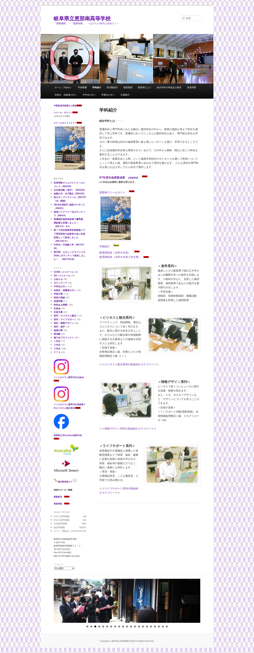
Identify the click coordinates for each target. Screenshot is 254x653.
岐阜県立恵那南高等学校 (82, 18)
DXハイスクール (62, 275)
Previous (58, 600)
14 (139, 626)
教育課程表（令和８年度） (114, 252)
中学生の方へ (89, 94)
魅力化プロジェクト (64, 337)
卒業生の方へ (108, 94)
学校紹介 (104, 246)
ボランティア (60, 282)
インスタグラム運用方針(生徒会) (69, 377)
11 (127, 626)
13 (135, 626)
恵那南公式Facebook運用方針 (68, 435)
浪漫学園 (191, 87)
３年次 (57, 348)
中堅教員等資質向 (62, 105)
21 (167, 626)
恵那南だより (144, 87)
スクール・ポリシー (63, 112)
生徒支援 (58, 311)
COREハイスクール (64, 271)
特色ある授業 (60, 304)
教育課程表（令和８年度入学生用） (120, 257)
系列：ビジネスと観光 (65, 315)
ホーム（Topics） (63, 87)
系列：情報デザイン (64, 323)
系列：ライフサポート (65, 319)
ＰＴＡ (57, 352)
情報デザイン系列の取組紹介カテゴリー (128, 428)
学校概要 (82, 87)
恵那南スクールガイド (112, 192)
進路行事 (58, 330)
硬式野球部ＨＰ (65, 481)
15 (143, 626)
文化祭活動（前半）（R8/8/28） (70, 189)
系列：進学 (59, 326)
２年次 (57, 344)
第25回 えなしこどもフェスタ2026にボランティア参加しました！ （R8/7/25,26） (70, 255)
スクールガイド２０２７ (65, 122)
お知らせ (58, 279)
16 (147, 626)
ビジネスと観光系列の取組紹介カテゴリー (129, 364)
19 (159, 626)
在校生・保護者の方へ (66, 94)
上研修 (73, 105)
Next (196, 600)
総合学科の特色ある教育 (169, 87)
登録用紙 (58, 503)
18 (155, 626)
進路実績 (127, 87)
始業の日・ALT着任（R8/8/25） (70, 193)
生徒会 (57, 308)
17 (151, 626)
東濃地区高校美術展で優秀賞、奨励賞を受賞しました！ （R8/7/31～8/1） (69, 222)
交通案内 (124, 94)
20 (163, 626)
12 (131, 626)
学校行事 (58, 293)
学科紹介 (96, 87)
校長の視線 (59, 297)
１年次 (57, 341)
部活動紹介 (112, 87)
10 (123, 626)
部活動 (57, 333)
